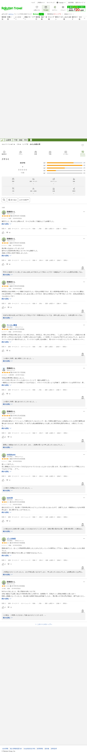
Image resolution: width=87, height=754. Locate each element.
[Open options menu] (84, 211)
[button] (8, 212)
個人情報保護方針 (16, 748)
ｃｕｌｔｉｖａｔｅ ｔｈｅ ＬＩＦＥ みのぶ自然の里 (21, 144)
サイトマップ (50, 2)
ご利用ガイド (41, 2)
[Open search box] (4, 199)
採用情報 (40, 748)
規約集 (47, 748)
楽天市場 (70, 2)
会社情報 (5, 748)
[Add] (82, 145)
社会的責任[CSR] (29, 748)
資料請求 (54, 748)
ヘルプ (33, 2)
